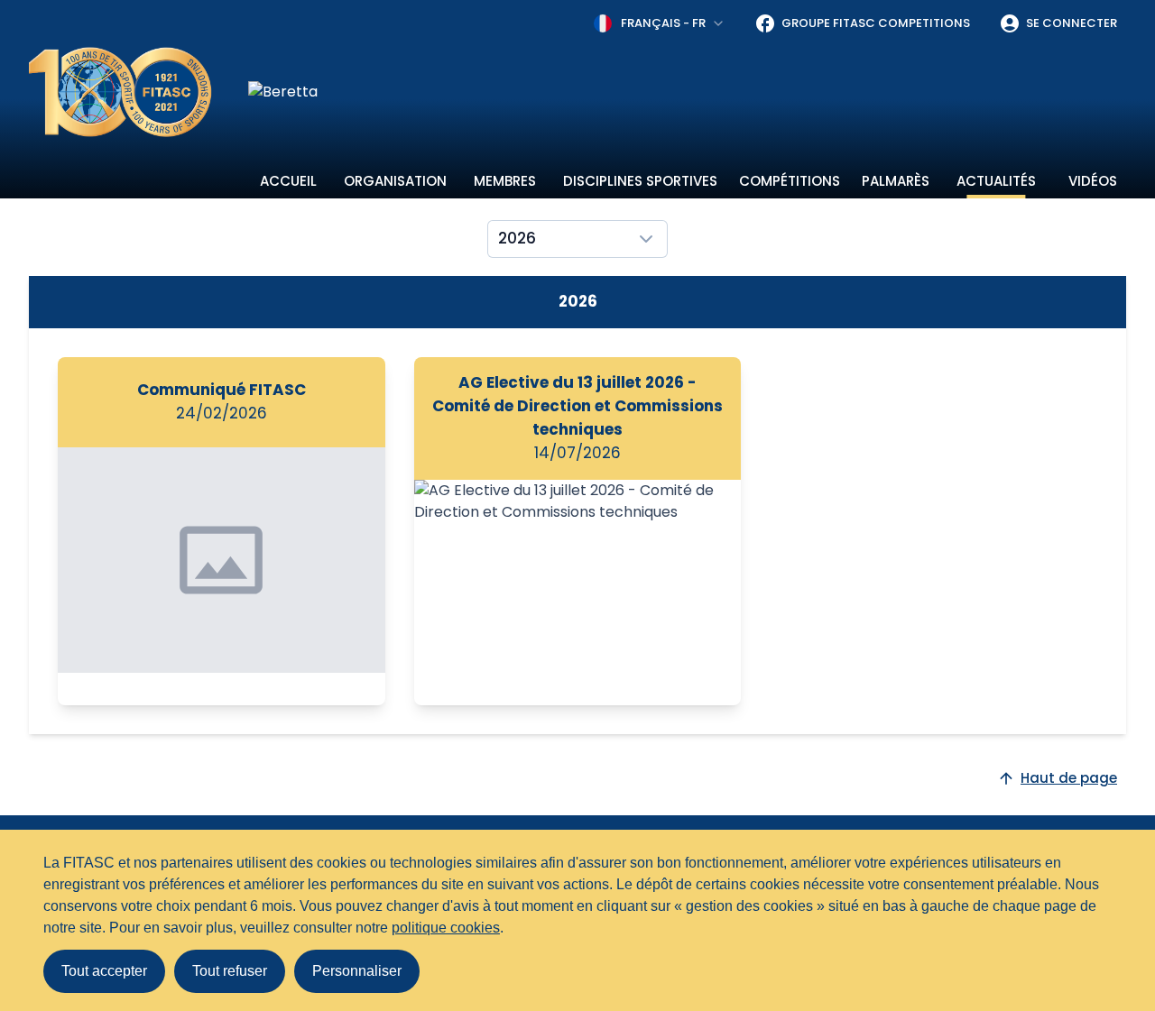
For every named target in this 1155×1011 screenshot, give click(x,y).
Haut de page (1069, 777)
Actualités (996, 180)
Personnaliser (357, 971)
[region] (687, 92)
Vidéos (1092, 180)
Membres (505, 180)
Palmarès (895, 180)
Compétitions (789, 180)
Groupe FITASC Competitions (875, 23)
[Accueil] (120, 92)
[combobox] (660, 23)
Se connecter (1071, 23)
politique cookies (446, 927)
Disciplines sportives (640, 180)
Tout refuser (229, 971)
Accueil (288, 180)
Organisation (395, 180)
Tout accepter (104, 971)
